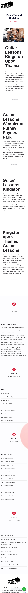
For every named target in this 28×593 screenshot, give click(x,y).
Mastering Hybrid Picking (7, 535)
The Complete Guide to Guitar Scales (10, 564)
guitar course (8, 349)
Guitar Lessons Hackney (7, 492)
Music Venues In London (7, 461)
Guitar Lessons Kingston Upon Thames (14, 56)
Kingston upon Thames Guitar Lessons (11, 241)
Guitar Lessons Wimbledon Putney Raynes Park (14, 126)
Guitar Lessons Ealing (7, 485)
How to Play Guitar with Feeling (9, 547)
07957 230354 (14, 311)
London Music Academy (7, 417)
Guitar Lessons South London (8, 475)
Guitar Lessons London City (8, 468)
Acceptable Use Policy (7, 396)
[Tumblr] (9, 588)
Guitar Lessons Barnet (7, 495)
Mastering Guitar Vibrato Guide (9, 568)
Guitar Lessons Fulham (7, 489)
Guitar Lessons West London (8, 478)
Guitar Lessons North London (8, 472)
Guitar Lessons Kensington (8, 410)
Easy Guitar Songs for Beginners (9, 554)
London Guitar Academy (7, 414)
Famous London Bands (7, 465)
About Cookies (5, 393)
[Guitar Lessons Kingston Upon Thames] (14, 35)
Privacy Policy (5, 400)
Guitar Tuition (12, 348)
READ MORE (15, 99)
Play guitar (23, 355)
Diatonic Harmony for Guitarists (9, 539)
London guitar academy (11, 346)
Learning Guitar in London (7, 561)
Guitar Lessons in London (7, 407)
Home (11, 21)
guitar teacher (16, 355)
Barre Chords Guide (6, 551)
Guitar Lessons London (11, 344)
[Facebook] (4, 588)
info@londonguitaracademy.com (14, 376)
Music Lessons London (7, 420)
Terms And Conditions (6, 403)
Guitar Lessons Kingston (11, 185)
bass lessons (8, 355)
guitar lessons (9, 351)
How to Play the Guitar (7, 558)
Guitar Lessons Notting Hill (8, 499)
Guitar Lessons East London (8, 482)
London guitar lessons (7, 342)
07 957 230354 (14, 441)
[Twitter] (6, 588)
